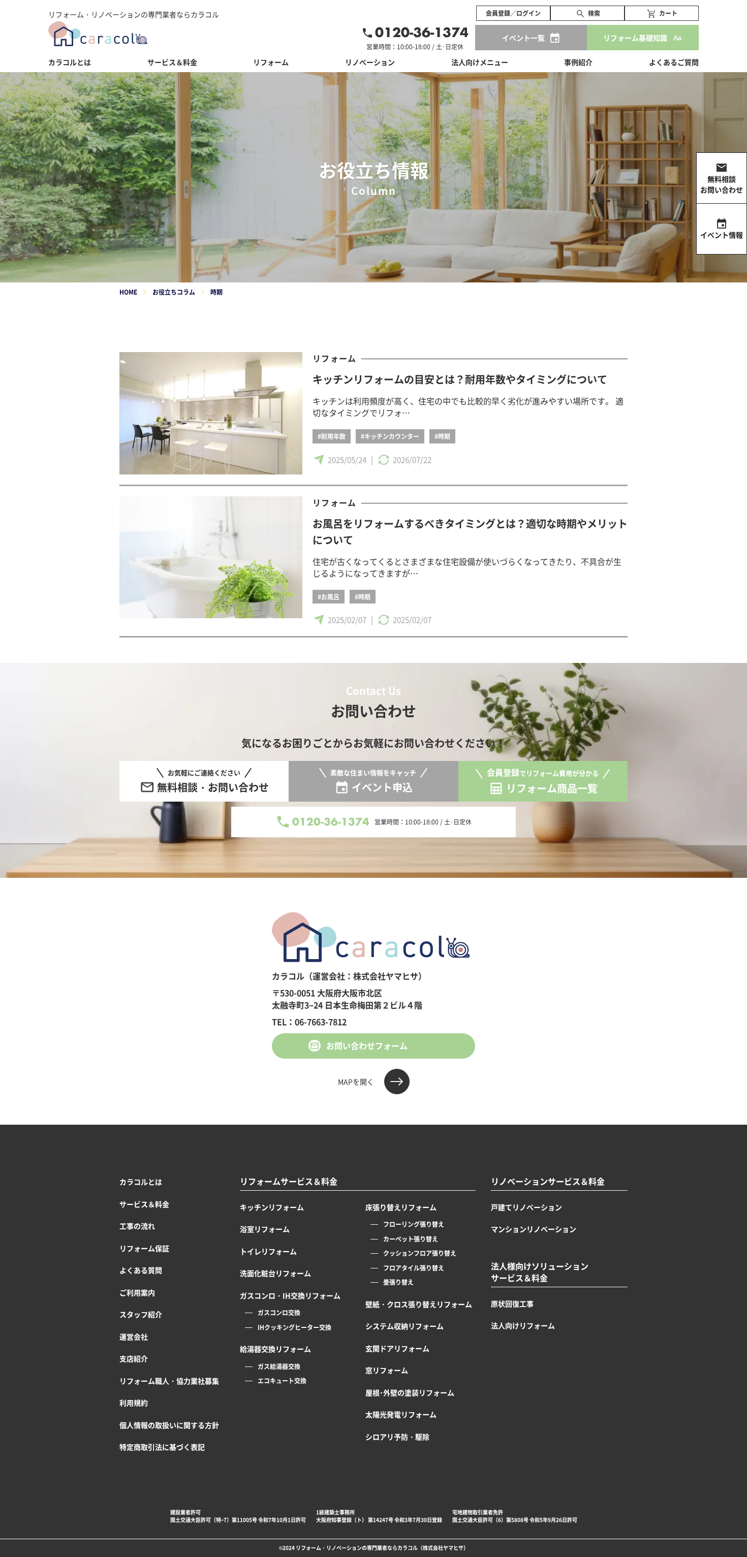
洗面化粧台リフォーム (275, 1273)
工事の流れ (137, 1226)
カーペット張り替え (410, 1238)
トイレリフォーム (268, 1251)
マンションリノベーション (533, 1229)
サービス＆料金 (172, 62)
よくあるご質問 (674, 62)
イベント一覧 (523, 38)
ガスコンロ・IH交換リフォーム (290, 1295)
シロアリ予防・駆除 (397, 1437)
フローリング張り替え (413, 1224)
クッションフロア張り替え (419, 1253)
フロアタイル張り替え (413, 1267)
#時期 (442, 436)
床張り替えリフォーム (401, 1207)
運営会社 (133, 1336)
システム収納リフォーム (404, 1326)
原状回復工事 (512, 1303)
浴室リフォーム (265, 1229)
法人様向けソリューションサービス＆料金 (539, 1272)
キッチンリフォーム (272, 1207)
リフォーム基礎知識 (635, 38)
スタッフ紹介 (140, 1314)
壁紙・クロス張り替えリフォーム (418, 1304)
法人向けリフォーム (523, 1325)
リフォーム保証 (144, 1248)
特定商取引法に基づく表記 (162, 1447)
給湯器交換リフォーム (275, 1349)
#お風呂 (328, 596)
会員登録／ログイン (513, 13)
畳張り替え (398, 1282)
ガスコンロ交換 (279, 1312)
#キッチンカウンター (390, 436)
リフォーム (334, 358)
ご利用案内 (137, 1292)
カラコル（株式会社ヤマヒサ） (433, 1547)
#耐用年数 (332, 436)
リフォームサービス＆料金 (288, 1181)
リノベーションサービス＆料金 (548, 1181)
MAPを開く (356, 1081)
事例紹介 (578, 62)
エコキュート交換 (282, 1380)
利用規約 (133, 1402)
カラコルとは (140, 1182)
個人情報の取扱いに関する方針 (169, 1425)
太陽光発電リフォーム (401, 1414)
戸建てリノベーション (526, 1207)
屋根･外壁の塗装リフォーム (409, 1392)
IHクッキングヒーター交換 (294, 1327)
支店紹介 (133, 1358)
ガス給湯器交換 (279, 1366)
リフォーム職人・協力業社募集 (169, 1381)
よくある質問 (140, 1270)
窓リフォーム (386, 1370)
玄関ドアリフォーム (397, 1348)
